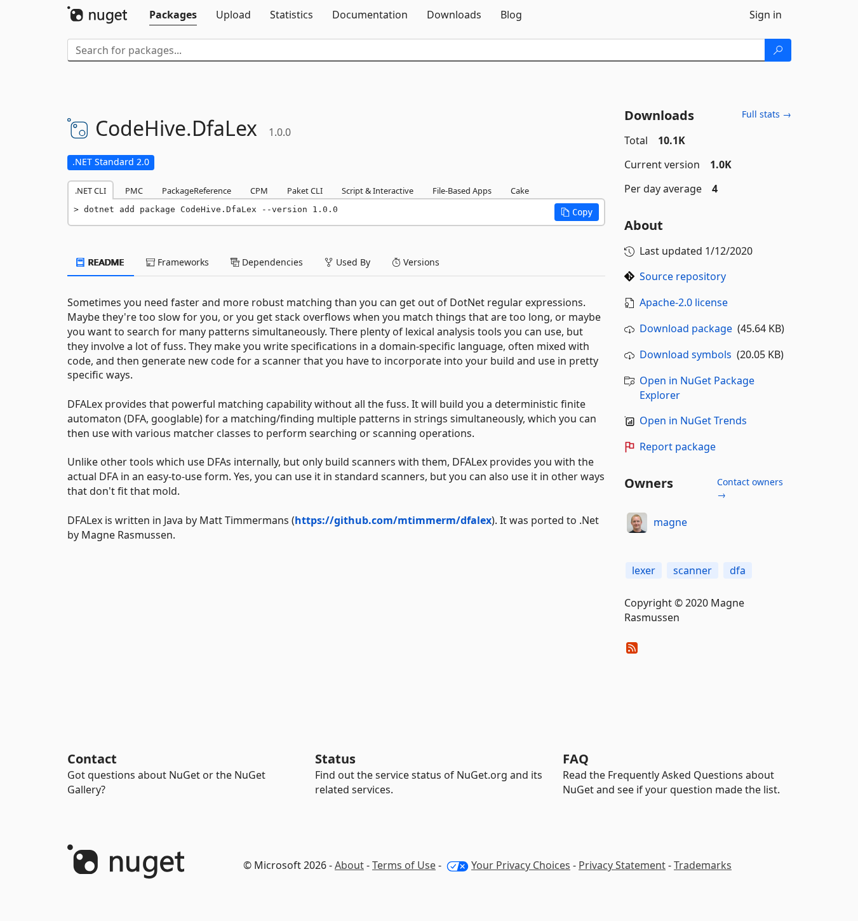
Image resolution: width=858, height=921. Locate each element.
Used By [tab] (351, 262)
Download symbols (686, 354)
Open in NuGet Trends (693, 420)
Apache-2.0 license (684, 302)
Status (335, 758)
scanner (692, 570)
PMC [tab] (134, 190)
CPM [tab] (259, 190)
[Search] (778, 50)
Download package (686, 328)
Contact (92, 758)
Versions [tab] (420, 262)
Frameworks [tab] (182, 262)
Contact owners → (750, 488)
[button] (576, 212)
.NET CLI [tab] (90, 190)
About (349, 865)
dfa (738, 570)
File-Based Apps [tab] (462, 190)
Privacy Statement (622, 865)
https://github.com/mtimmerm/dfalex (393, 520)
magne (670, 522)
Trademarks (703, 865)
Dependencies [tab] (271, 262)
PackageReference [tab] (196, 190)
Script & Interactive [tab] (377, 190)
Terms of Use (404, 865)
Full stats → (766, 114)
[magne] (637, 522)
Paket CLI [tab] (305, 190)
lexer (643, 570)
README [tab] (105, 262)
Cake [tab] (520, 190)
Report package (678, 447)
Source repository (683, 276)
